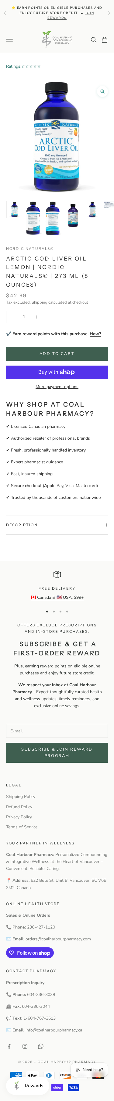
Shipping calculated (49, 302)
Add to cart (57, 353)
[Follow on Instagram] (25, 1046)
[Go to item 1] (14, 209)
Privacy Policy (19, 817)
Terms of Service (21, 827)
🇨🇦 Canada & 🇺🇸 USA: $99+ (57, 597)
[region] (57, 586)
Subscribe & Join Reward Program (57, 752)
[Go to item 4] (72, 215)
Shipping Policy (20, 796)
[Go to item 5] (92, 209)
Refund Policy (19, 807)
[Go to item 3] (53, 218)
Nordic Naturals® (30, 248)
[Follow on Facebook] (9, 1046)
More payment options (57, 387)
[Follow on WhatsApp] (41, 1046)
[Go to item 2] (34, 218)
